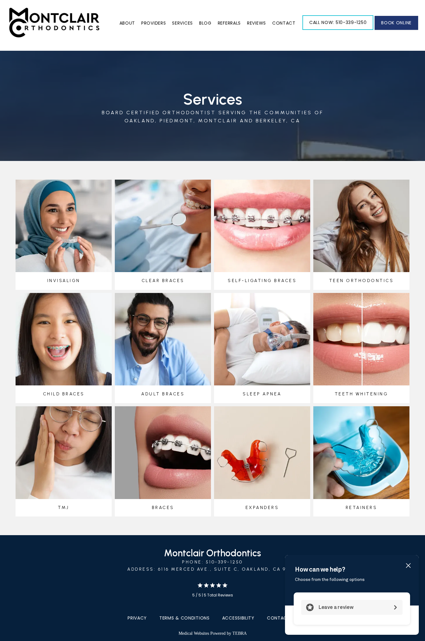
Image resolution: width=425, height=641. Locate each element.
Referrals (229, 23)
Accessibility (238, 618)
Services (182, 23)
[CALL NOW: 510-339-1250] (338, 29)
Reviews (256, 23)
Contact (284, 23)
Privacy (137, 618)
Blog (205, 23)
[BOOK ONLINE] (396, 29)
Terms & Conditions (184, 618)
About (127, 23)
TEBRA (239, 633)
